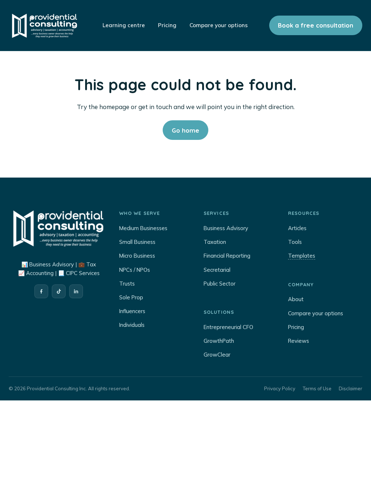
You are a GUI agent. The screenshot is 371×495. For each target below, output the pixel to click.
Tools (295, 241)
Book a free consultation (315, 25)
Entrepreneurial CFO (228, 327)
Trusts (127, 283)
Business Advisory (226, 228)
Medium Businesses (143, 228)
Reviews (298, 340)
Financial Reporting (227, 255)
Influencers (132, 311)
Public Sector (219, 283)
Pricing (296, 327)
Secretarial (217, 269)
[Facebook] (41, 291)
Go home (185, 130)
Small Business (137, 241)
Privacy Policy (279, 388)
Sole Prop (131, 297)
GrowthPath (219, 340)
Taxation (215, 241)
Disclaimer (350, 388)
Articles (297, 228)
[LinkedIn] (76, 291)
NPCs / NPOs (134, 269)
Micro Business (137, 255)
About (296, 299)
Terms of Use (317, 388)
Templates (301, 255)
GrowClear (217, 354)
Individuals (132, 324)
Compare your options (315, 313)
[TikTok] (59, 291)
